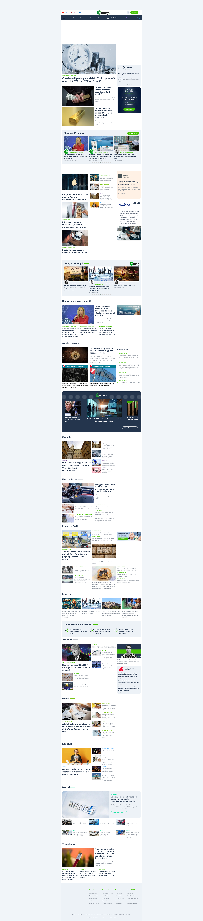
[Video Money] (116, 18)
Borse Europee (118, 895)
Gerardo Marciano (119, 159)
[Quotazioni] (108, 18)
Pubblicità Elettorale (94, 903)
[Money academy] (111, 18)
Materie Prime (118, 901)
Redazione (130, 893)
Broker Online (105, 898)
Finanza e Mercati (119, 890)
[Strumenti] (113, 18)
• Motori (122, 18)
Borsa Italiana (118, 893)
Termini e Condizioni (132, 898)
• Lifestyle (138, 18)
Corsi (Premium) (106, 895)
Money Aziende (93, 898)
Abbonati (134, 12)
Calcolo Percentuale (107, 903)
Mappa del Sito (93, 893)
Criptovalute (105, 901)
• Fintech (127, 18)
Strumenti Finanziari (107, 890)
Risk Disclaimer (131, 895)
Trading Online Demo (107, 893)
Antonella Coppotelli (69, 289)
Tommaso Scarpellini (69, 160)
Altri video (118, 428)
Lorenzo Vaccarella (94, 290)
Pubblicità (91, 901)
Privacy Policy (130, 901)
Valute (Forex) (118, 903)
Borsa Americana (119, 898)
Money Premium (93, 895)
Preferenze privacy (132, 903)
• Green (133, 18)
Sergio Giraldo (93, 160)
